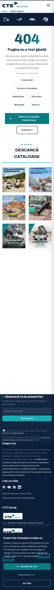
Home (4, 11)
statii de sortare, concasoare (24, 462)
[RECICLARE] (45, 19)
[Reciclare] (40, 207)
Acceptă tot (29, 566)
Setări (27, 583)
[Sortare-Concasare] (13, 207)
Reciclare (37, 96)
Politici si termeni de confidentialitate (18, 498)
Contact (27, 130)
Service (36, 105)
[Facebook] (3, 488)
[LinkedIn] (19, 488)
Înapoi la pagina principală (29, 118)
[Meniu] (48, 5)
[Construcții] (13, 179)
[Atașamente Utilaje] (40, 236)
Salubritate (18, 96)
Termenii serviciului (25, 440)
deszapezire (44, 468)
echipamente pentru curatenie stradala (19, 468)
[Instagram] (14, 488)
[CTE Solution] (27, 516)
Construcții (27, 80)
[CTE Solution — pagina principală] (15, 4)
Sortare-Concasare (27, 88)
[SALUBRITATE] (32, 19)
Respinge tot (27, 575)
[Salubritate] (40, 179)
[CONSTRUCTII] (6, 19)
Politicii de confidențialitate (13, 433)
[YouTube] (9, 488)
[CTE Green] (27, 532)
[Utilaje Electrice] (13, 236)
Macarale (19, 105)
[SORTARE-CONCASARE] (19, 19)
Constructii (31, 523)
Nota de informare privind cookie (16, 493)
